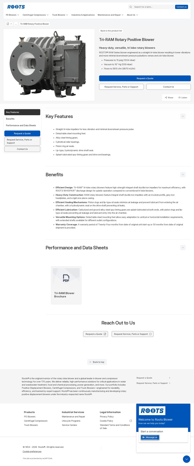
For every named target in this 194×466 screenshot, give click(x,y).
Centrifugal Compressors (36, 420)
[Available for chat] (186, 459)
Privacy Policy (107, 416)
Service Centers (69, 425)
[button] (118, 116)
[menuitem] (13, 14)
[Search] (130, 6)
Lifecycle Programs (71, 420)
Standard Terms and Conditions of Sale (115, 427)
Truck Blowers (31, 425)
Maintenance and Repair (73, 416)
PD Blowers (29, 416)
